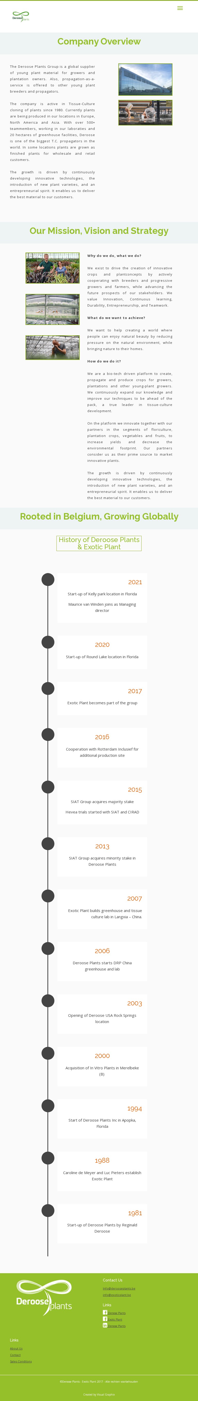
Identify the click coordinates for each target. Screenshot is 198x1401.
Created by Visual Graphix (99, 1394)
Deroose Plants (116, 1313)
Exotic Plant (114, 1319)
